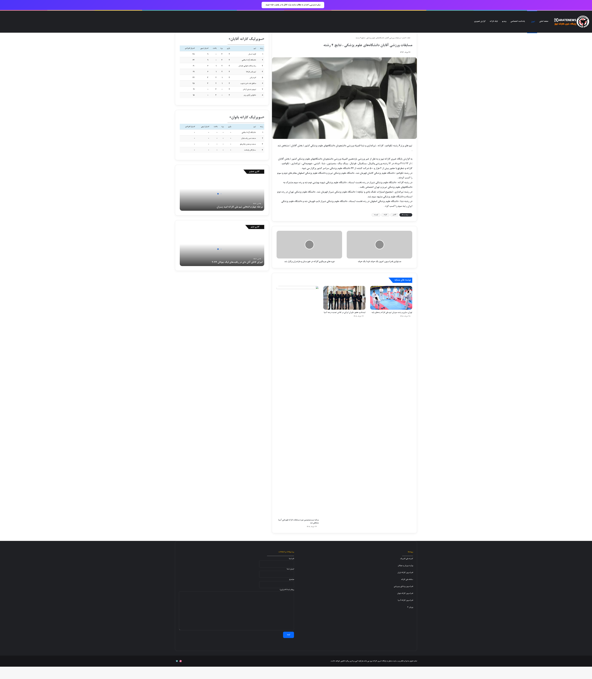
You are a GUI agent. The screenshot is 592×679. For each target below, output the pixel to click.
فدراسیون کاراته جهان (405, 593)
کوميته (376, 215)
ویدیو (504, 21)
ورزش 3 (410, 607)
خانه (409, 38)
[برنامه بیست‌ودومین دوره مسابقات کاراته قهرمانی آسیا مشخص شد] (298, 401)
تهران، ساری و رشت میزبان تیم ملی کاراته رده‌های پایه (392, 313)
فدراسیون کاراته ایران (405, 573)
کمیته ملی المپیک (406, 559)
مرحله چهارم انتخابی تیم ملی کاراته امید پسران (240, 207)
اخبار (533, 22)
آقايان (394, 215)
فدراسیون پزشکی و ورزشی (403, 586)
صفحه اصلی (543, 21)
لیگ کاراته (494, 21)
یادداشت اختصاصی (517, 21)
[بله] (177, 661)
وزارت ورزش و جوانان (405, 566)
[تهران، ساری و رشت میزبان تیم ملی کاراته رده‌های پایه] (391, 298)
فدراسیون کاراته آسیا (405, 600)
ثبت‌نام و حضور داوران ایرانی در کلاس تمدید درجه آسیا (345, 313)
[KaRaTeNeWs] (571, 21)
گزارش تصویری (479, 21)
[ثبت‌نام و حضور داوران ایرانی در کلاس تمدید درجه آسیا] (344, 298)
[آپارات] (180, 661)
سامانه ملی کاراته (407, 579)
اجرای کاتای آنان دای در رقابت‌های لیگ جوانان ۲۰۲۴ (237, 262)
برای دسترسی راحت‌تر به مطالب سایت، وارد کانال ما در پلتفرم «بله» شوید (292, 5)
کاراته (385, 215)
